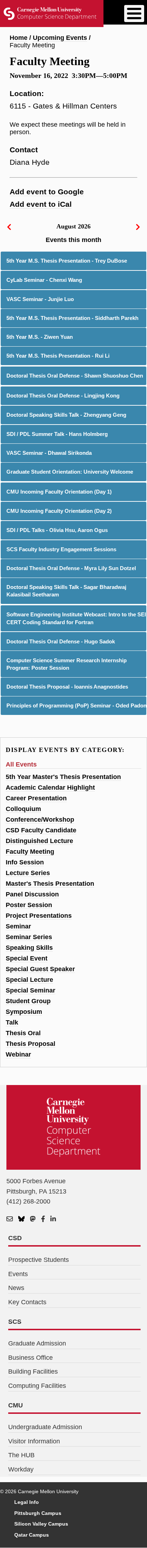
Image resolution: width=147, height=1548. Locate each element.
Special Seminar (30, 990)
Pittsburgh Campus (37, 1513)
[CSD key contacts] (9, 1219)
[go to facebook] (43, 1219)
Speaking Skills (29, 947)
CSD (15, 1238)
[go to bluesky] (21, 1219)
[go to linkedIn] (53, 1219)
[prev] (9, 226)
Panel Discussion (32, 894)
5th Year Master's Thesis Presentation (63, 776)
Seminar (18, 926)
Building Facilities (33, 1371)
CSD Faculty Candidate (41, 830)
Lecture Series (28, 872)
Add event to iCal (41, 204)
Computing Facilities (37, 1385)
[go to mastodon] (33, 1219)
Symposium (24, 1011)
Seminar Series (29, 937)
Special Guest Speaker (40, 969)
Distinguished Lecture (39, 840)
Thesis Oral (23, 1033)
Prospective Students (38, 1259)
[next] (138, 226)
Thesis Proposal (30, 1043)
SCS (14, 1321)
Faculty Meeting (32, 45)
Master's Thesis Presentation (50, 883)
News (16, 1287)
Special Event (26, 958)
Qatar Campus (31, 1535)
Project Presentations (39, 915)
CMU (15, 1405)
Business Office (30, 1357)
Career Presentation (36, 798)
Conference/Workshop (40, 819)
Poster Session (29, 905)
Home (18, 37)
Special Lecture (29, 979)
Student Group (28, 1001)
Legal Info (26, 1502)
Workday (21, 1469)
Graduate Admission (37, 1343)
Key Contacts (27, 1302)
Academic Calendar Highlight (50, 787)
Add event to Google (47, 192)
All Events (21, 764)
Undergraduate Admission (45, 1427)
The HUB (21, 1455)
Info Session (25, 862)
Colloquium (23, 808)
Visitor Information (34, 1441)
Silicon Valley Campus (41, 1524)
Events (18, 1274)
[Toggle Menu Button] (134, 13)
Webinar (18, 1054)
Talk (12, 1022)
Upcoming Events (60, 37)
